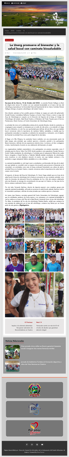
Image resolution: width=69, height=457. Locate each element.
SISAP (24, 3)
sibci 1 (8, 53)
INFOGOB (16, 3)
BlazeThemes (40, 452)
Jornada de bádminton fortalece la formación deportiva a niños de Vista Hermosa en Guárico (41, 363)
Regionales (9, 40)
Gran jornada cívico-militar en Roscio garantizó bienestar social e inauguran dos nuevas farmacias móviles (41, 347)
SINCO (8, 3)
